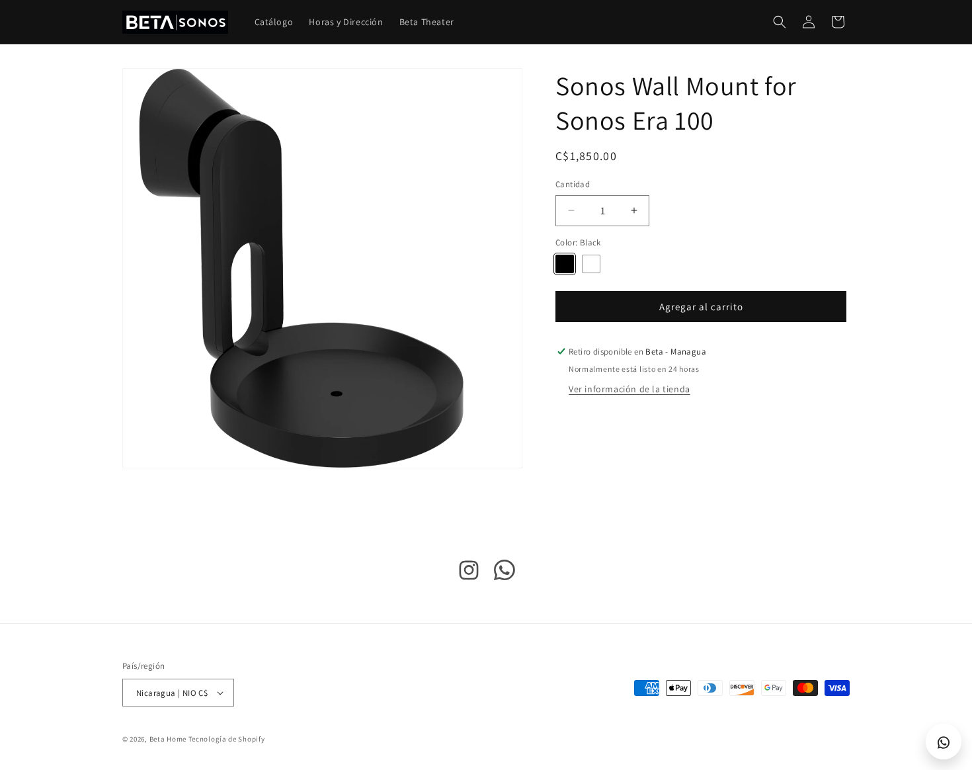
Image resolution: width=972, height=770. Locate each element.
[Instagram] (469, 573)
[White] (591, 264)
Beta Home (167, 739)
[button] (779, 21)
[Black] (564, 264)
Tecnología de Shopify (226, 739)
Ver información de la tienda (629, 389)
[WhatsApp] (505, 573)
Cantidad (572, 184)
